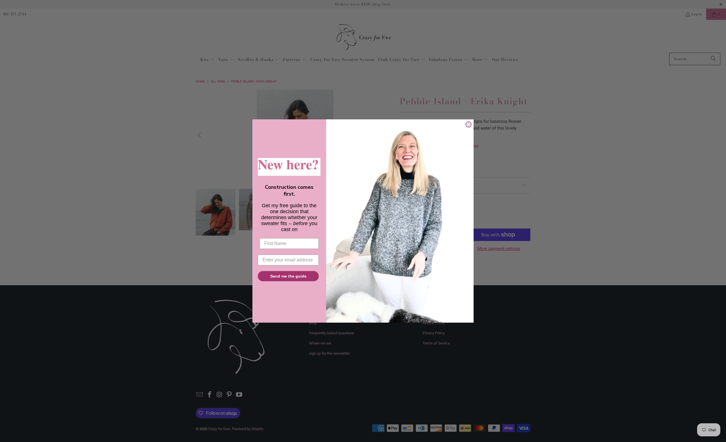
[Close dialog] (468, 124)
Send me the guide (288, 276)
